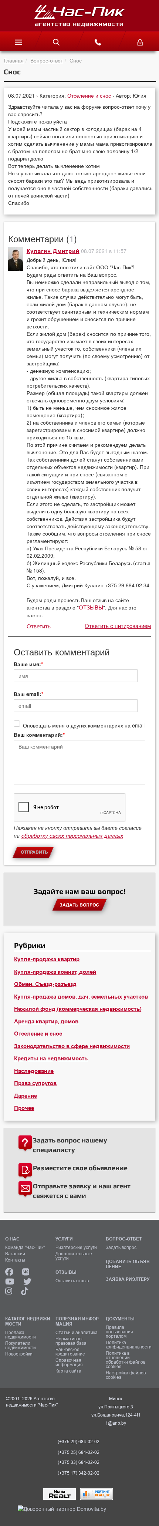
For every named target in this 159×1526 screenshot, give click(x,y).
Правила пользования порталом (119, 1331)
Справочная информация (69, 1362)
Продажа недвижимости (20, 1334)
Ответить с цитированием (118, 626)
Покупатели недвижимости (20, 1345)
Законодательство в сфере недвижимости (72, 1046)
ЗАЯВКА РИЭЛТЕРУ (127, 1279)
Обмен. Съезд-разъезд (45, 984)
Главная (14, 60)
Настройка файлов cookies (126, 1375)
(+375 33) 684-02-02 (78, 1462)
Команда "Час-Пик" (25, 1247)
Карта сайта (68, 1371)
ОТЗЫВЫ (91, 607)
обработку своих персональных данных (72, 836)
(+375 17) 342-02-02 (78, 1473)
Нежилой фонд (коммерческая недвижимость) (78, 1009)
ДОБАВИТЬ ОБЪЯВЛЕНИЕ (128, 1264)
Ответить (39, 626)
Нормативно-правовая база (71, 1341)
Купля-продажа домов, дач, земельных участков (81, 996)
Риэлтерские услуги (76, 1247)
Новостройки (19, 1354)
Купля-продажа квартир (47, 959)
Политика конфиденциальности (128, 1344)
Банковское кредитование (70, 1351)
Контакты (15, 1260)
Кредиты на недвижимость (51, 1058)
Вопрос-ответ (46, 60)
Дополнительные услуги (73, 1256)
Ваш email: (27, 694)
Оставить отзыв (72, 1281)
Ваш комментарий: (38, 734)
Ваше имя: (27, 664)
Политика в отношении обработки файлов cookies (125, 1360)
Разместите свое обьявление (80, 1168)
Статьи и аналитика (76, 1332)
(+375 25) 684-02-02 (78, 1452)
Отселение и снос (89, 95)
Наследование (34, 1071)
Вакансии (15, 1254)
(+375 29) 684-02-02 (78, 1441)
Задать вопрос (121, 1247)
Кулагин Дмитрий (53, 251)
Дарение (25, 1096)
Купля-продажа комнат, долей (55, 972)
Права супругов (35, 1083)
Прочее (24, 1108)
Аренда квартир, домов (46, 1021)
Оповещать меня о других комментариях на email (84, 725)
